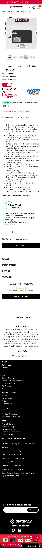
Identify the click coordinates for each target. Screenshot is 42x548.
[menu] (3, 7)
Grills (3, 375)
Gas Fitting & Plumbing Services (14, 417)
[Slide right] (36, 33)
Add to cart (21, 245)
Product (5, 396)
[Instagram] (19, 530)
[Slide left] (5, 33)
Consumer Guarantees (11, 432)
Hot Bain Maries (8, 383)
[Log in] (34, 7)
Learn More (10, 224)
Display (5, 368)
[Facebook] (13, 530)
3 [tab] (19, 356)
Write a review (21, 296)
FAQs (4, 401)
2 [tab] (16, 356)
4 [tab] (22, 356)
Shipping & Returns (9, 429)
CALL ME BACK (9, 544)
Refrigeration (7, 365)
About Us (5, 409)
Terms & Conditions (9, 424)
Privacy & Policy (8, 427)
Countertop (6, 370)
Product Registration (10, 414)
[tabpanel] (21, 337)
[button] (29, 7)
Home (3, 11)
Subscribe (33, 510)
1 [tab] (13, 356)
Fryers (4, 373)
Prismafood (12, 79)
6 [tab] (29, 356)
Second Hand (7, 398)
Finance (5, 406)
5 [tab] (26, 356)
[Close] (38, 2)
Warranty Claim (8, 434)
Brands (4, 389)
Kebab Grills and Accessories (13, 381)
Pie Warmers (7, 386)
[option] (21, 33)
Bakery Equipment (9, 378)
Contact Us (6, 411)
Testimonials (7, 404)
